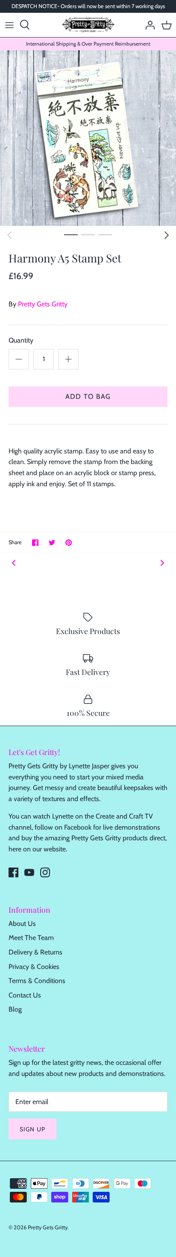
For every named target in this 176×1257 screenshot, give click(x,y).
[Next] (166, 235)
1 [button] (70, 234)
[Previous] (9, 235)
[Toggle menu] (9, 24)
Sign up (32, 1129)
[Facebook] (13, 872)
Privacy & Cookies (34, 967)
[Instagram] (45, 872)
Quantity (21, 340)
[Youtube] (29, 872)
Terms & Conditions (37, 981)
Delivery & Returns (35, 952)
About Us (22, 924)
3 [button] (105, 234)
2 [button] (88, 234)
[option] (88, 138)
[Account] (147, 24)
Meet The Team (31, 938)
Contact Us (25, 995)
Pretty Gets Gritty (42, 304)
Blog (15, 1009)
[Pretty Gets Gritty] (88, 25)
